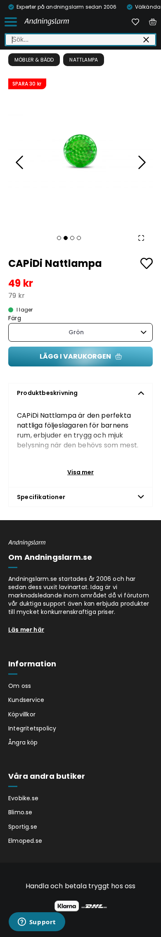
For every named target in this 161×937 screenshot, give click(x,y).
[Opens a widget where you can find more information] (36, 922)
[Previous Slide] (20, 162)
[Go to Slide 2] (66, 238)
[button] (80, 150)
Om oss (19, 686)
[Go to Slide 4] (79, 238)
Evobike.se (23, 798)
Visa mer (80, 472)
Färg (14, 318)
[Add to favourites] (146, 263)
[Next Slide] (141, 162)
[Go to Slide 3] (72, 238)
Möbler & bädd (34, 59)
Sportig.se (22, 827)
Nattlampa (83, 59)
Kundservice (26, 700)
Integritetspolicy (32, 728)
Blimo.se (20, 812)
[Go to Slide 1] (59, 238)
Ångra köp (23, 742)
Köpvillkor (22, 714)
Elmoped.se (25, 841)
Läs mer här (26, 629)
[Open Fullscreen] (141, 238)
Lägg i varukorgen (75, 356)
